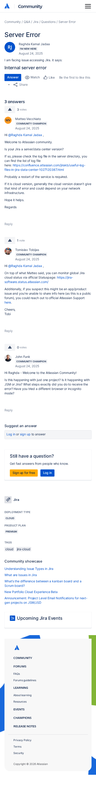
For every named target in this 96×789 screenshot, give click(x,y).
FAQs (16, 673)
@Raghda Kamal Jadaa (25, 135)
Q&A (27, 22)
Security (18, 753)
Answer (13, 77)
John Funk (22, 357)
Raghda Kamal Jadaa (34, 44)
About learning (22, 695)
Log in (10, 434)
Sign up (25, 434)
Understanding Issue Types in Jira (28, 569)
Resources (20, 701)
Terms (17, 746)
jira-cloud (23, 549)
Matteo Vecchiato (28, 119)
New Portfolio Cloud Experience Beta (31, 592)
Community (30, 6)
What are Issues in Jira (20, 575)
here (7, 302)
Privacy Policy (22, 740)
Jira (35, 22)
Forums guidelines (24, 680)
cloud (9, 549)
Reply (8, 224)
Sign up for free (24, 473)
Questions (48, 22)
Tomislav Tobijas (27, 250)
